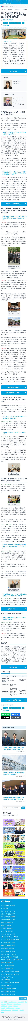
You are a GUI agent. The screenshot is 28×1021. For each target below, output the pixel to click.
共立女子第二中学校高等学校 (8, 917)
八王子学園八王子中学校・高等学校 (10, 983)
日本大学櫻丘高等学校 (7, 968)
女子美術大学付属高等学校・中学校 (10, 940)
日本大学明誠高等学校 (7, 977)
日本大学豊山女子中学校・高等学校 (10, 971)
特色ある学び (5, 25)
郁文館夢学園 (4, 908)
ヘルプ (2, 1012)
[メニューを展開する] (26, 6)
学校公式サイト (13, 71)
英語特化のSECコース (13, 609)
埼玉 (23, 23)
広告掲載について (10, 1008)
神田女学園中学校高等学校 (8, 914)
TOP (2, 1002)
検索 (23, 807)
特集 (26, 1002)
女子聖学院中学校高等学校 (8, 942)
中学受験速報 (4, 1006)
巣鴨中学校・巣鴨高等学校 (8, 945)
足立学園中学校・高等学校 (8, 905)
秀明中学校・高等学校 (8, 20)
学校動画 (15, 1006)
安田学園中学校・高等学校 (8, 994)
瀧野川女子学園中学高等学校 (8, 954)
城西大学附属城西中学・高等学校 (9, 937)
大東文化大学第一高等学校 (8, 951)
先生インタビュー (12, 23)
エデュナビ (3, 1004)
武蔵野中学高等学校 (6, 985)
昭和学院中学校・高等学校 (8, 934)
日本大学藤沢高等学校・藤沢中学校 (10, 974)
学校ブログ (9, 1004)
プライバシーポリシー (6, 1010)
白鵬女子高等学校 (5, 980)
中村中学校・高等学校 (7, 962)
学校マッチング (7, 3)
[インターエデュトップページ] (14, 901)
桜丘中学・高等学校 (6, 925)
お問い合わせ (15, 1010)
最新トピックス (17, 1004)
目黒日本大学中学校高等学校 (8, 988)
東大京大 (10, 1006)
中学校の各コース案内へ (13, 387)
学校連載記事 (21, 1002)
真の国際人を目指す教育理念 (13, 204)
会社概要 (3, 1008)
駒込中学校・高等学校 (7, 922)
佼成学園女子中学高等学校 (8, 919)
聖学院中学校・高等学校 (7, 948)
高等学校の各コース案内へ (13, 393)
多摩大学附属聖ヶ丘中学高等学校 (9, 957)
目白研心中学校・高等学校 (8, 991)
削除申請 (22, 1010)
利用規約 (18, 1008)
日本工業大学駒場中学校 (7, 965)
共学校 (19, 23)
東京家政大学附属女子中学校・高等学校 (11, 960)
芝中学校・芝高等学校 (7, 928)
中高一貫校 (5, 23)
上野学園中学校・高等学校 (8, 911)
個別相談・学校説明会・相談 (13, 700)
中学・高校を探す (12, 1002)
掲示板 (5, 1002)
